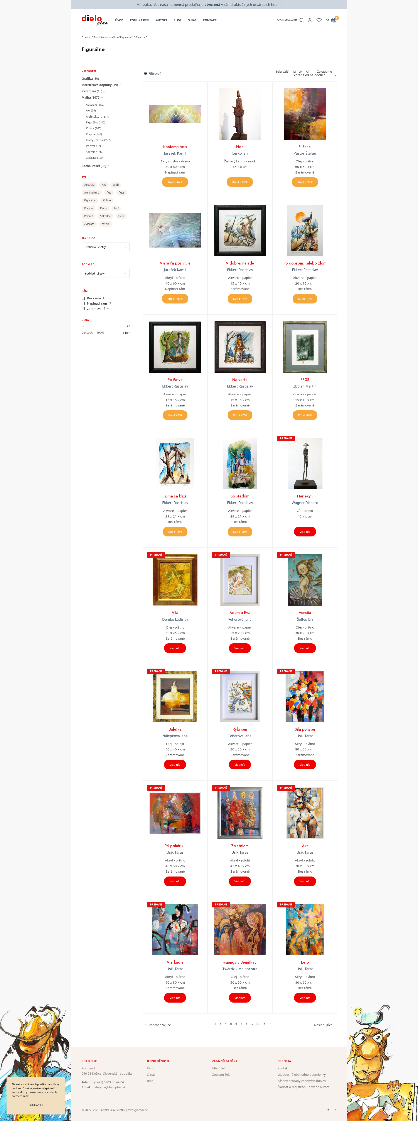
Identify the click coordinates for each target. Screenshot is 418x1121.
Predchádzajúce (159, 1025)
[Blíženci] (305, 114)
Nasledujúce (323, 1025)
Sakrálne (91, 152)
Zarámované (96, 309)
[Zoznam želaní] (319, 20)
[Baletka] (175, 696)
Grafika (87, 78)
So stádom (240, 496)
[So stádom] (240, 463)
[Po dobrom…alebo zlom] (305, 230)
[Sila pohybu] (305, 696)
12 (294, 71)
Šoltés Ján (305, 619)
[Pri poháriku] (175, 813)
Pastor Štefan (305, 153)
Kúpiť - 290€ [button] (305, 182)
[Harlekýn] (305, 463)
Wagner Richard (305, 502)
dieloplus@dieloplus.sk (108, 1087)
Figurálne (92, 122)
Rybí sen (240, 729)
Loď (116, 208)
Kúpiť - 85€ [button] (175, 532)
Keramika (89, 91)
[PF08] (305, 347)
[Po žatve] (175, 347)
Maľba (86, 97)
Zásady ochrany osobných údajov (302, 1081)
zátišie (106, 224)
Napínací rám (97, 303)
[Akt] (305, 813)
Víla (175, 612)
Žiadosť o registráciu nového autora (304, 1087)
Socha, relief (91, 166)
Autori (161, 20)
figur (121, 192)
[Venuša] (305, 580)
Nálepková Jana (175, 735)
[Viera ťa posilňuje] (175, 230)
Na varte (240, 380)
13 (263, 1024)
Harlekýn (305, 496)
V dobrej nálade (240, 263)
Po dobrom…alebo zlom (304, 263)
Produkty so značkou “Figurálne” (113, 37)
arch (116, 185)
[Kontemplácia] (175, 114)
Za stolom (240, 846)
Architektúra (94, 116)
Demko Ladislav (175, 619)
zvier (121, 216)
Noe (240, 147)
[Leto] (305, 929)
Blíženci (304, 147)
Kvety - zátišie (95, 140)
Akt (88, 110)
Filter (126, 332)
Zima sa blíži (175, 496)
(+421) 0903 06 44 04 (109, 1082)
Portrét (90, 146)
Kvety (103, 208)
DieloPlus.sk (107, 1110)
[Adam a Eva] (240, 580)
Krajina (90, 134)
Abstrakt (91, 104)
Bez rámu (94, 298)
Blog (177, 20)
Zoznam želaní (222, 1074)
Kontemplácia (175, 147)
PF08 (304, 380)
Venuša (305, 612)
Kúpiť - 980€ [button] (240, 182)
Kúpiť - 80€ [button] (305, 415)
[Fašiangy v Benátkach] (240, 929)
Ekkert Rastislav (240, 269)
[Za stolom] (240, 813)
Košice (90, 128)
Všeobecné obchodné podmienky (302, 1074)
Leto (305, 962)
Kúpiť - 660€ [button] (175, 299)
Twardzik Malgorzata (239, 968)
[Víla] (175, 580)
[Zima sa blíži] (175, 463)
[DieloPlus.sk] (95, 20)
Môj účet (218, 1068)
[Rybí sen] (240, 696)
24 (301, 71)
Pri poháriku (175, 846)
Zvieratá (91, 158)
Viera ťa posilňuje (175, 263)
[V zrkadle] (175, 929)
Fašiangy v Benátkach (239, 962)
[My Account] (310, 20)
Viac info (305, 532)
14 (269, 1024)
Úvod (119, 20)
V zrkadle (175, 962)
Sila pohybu (305, 729)
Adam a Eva (239, 612)
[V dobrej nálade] (240, 230)
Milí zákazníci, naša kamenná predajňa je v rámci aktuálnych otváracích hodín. (209, 4)
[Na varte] (240, 347)
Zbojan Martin (305, 386)
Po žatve (175, 380)
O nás (192, 20)
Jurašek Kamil (175, 153)
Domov (86, 37)
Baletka (175, 729)
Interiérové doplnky (97, 85)
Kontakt (210, 20)
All (308, 71)
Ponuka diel (139, 20)
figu (109, 192)
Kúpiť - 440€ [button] (175, 182)
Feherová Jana (239, 619)
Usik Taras (305, 735)
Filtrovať (154, 73)
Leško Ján (240, 153)
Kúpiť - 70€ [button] (240, 299)
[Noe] (240, 114)
